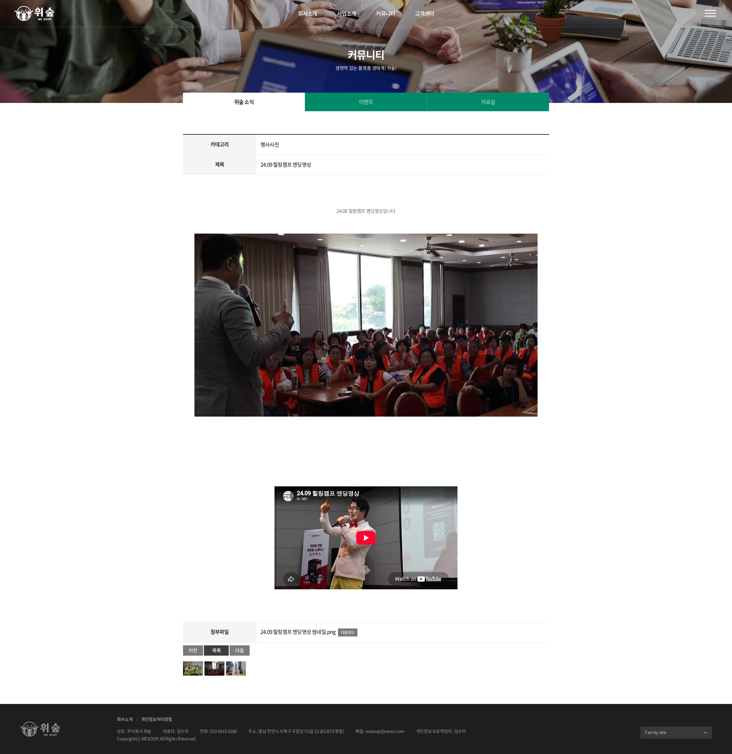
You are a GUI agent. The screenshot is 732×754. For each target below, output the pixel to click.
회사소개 (307, 13)
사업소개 (346, 13)
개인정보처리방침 (156, 719)
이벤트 (366, 102)
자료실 (488, 102)
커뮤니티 (385, 13)
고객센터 (424, 13)
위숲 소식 (244, 102)
